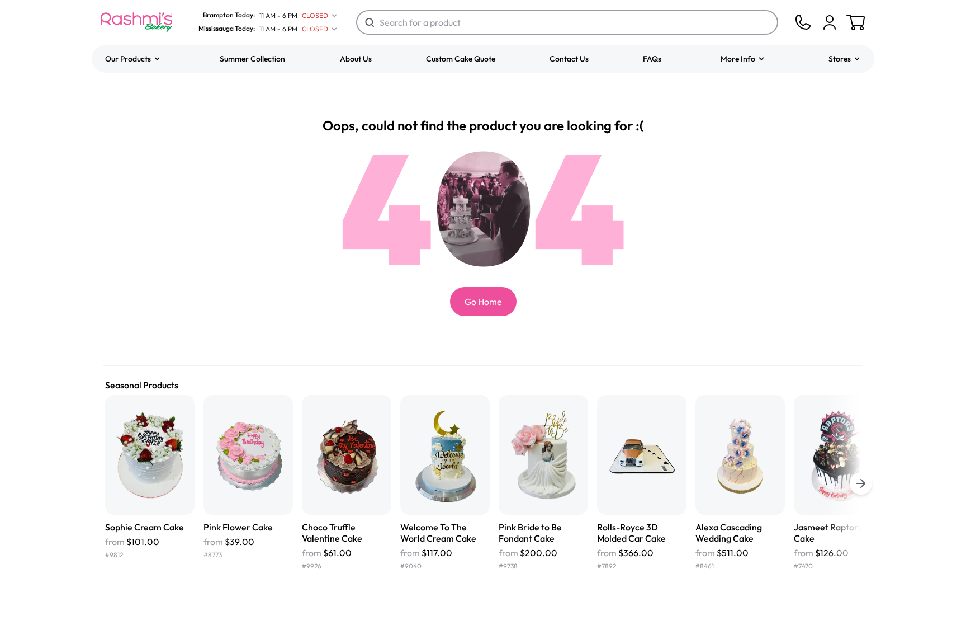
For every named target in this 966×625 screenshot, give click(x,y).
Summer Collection (252, 59)
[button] (133, 59)
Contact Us (569, 59)
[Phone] (803, 22)
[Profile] (829, 22)
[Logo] (136, 22)
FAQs (652, 59)
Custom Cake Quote (460, 59)
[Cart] (829, 22)
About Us (356, 59)
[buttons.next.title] (861, 483)
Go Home (483, 301)
